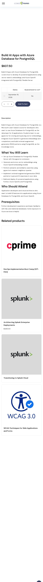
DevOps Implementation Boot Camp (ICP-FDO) (21, 270)
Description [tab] (6, 118)
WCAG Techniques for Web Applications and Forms (21, 429)
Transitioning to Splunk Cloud (16, 378)
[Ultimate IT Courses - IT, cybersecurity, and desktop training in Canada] (21, 3)
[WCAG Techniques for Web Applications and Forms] (21, 405)
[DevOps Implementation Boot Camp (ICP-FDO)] (21, 246)
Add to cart (23, 104)
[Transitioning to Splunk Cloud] (21, 354)
